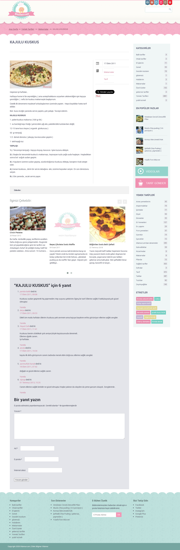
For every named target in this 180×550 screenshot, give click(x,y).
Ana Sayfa (13, 29)
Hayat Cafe (24, 326)
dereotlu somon (143, 312)
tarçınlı (139, 317)
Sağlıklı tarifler (151, 263)
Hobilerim (151, 79)
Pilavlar (151, 259)
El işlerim (151, 63)
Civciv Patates (16, 232)
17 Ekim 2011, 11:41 (28, 329)
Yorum (17, 411)
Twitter (138, 507)
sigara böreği (150, 317)
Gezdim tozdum (151, 71)
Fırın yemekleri (151, 230)
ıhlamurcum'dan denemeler (151, 243)
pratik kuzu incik (158, 312)
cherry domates (143, 321)
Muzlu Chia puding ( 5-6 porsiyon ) (154, 129)
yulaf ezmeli (151, 100)
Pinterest (139, 516)
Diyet (151, 214)
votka (157, 299)
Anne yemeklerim (151, 201)
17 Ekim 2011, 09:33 (28, 313)
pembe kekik (25, 291)
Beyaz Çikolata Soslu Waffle (62, 244)
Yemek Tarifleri (27, 29)
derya (22, 310)
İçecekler (151, 239)
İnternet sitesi (19, 470)
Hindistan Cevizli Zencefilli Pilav (155, 118)
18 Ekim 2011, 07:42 (28, 366)
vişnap (22, 379)
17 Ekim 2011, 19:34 (28, 350)
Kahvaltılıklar (151, 247)
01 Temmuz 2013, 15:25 (30, 382)
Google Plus (140, 513)
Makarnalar (43, 29)
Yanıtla (23, 307)
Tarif (106, 79)
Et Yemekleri (151, 222)
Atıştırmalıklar (151, 205)
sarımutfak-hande (27, 363)
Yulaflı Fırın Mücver (152, 159)
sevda (22, 348)
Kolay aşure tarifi (144, 303)
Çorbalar (151, 210)
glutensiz (151, 75)
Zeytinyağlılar (151, 284)
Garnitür (151, 234)
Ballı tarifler (151, 54)
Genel (151, 67)
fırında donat (157, 321)
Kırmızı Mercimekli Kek (154, 139)
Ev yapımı (151, 226)
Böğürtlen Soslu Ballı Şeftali (101, 244)
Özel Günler (151, 87)
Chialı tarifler (151, 59)
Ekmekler (151, 218)
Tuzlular (151, 280)
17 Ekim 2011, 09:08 (28, 294)
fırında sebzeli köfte (145, 299)
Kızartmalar (151, 251)
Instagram (139, 510)
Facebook (139, 505)
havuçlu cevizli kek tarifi (146, 308)
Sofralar (151, 268)
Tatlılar (151, 276)
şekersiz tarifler (151, 92)
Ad (16, 448)
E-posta (18, 459)
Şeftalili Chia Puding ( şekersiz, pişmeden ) (153, 149)
